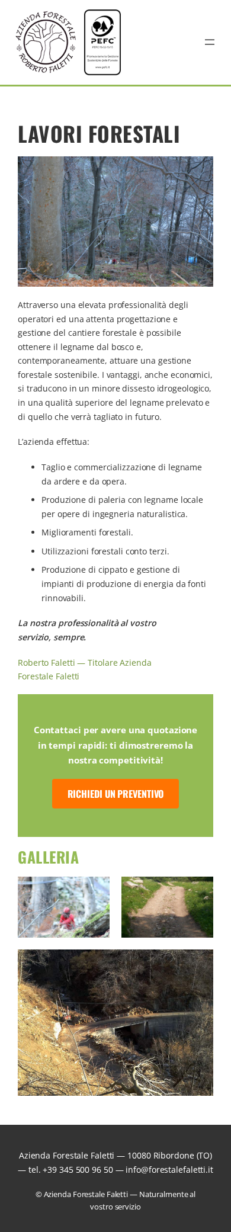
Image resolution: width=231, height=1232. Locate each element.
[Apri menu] (210, 42)
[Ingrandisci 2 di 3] (198, 892)
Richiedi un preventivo (116, 794)
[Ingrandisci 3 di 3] (198, 965)
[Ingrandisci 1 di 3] (94, 892)
